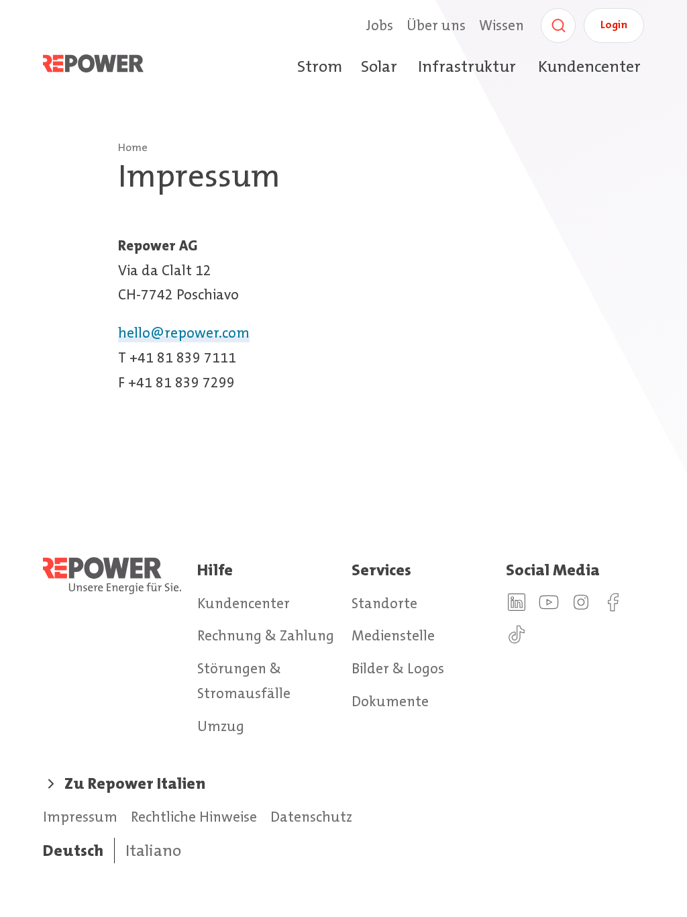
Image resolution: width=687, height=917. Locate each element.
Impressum (80, 817)
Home (133, 147)
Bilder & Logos (398, 668)
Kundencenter (589, 66)
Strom (319, 66)
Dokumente (390, 701)
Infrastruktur (467, 66)
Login (613, 24)
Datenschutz (311, 817)
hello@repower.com (184, 333)
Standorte (384, 603)
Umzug (220, 726)
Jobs (379, 25)
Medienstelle (393, 635)
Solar (379, 66)
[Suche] (558, 25)
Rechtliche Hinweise (194, 817)
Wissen (501, 25)
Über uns (436, 25)
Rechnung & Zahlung (265, 635)
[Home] (108, 66)
